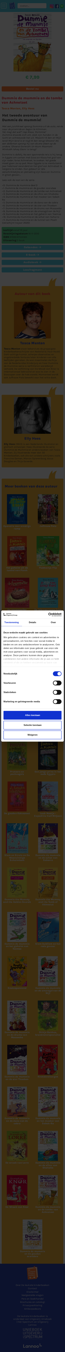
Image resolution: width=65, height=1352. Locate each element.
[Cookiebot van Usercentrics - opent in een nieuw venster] (48, 615)
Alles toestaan (32, 715)
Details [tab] (32, 622)
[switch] (57, 683)
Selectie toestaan (33, 725)
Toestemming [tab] (11, 622)
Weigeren (32, 735)
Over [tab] (53, 622)
